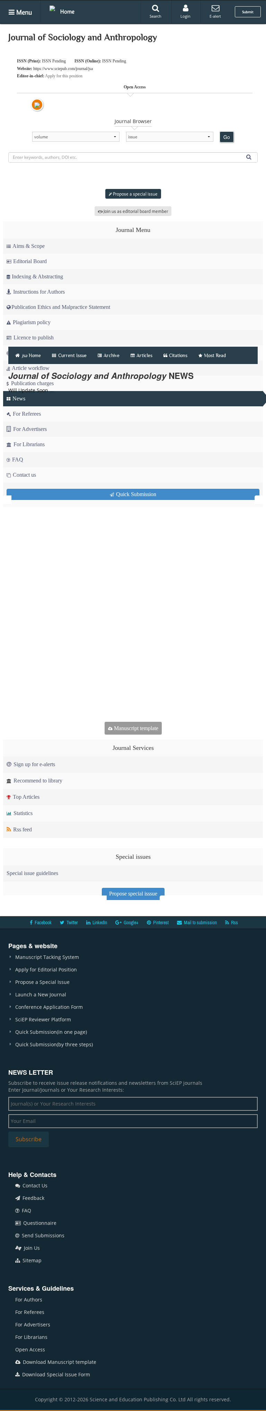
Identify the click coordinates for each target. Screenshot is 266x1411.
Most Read (215, 355)
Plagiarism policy (31, 322)
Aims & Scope (28, 246)
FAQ (25, 1210)
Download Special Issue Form (55, 1374)
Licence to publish (33, 337)
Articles (144, 355)
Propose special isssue (133, 894)
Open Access (30, 1349)
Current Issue (72, 355)
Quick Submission (135, 494)
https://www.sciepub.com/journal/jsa (63, 68)
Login (185, 16)
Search (155, 16)
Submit (248, 11)
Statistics (22, 813)
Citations (178, 355)
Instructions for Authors (39, 292)
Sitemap (31, 1260)
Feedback (32, 1198)
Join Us (31, 1248)
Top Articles (25, 797)
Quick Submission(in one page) (51, 1032)
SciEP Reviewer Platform (43, 1019)
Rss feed (22, 829)
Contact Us (34, 1185)
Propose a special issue (135, 194)
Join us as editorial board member (135, 211)
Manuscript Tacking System (47, 957)
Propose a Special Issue (42, 982)
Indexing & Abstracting (37, 276)
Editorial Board (30, 261)
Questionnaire (39, 1223)
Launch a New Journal (40, 994)
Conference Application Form (49, 1007)
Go (226, 136)
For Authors (28, 1299)
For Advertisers (32, 1324)
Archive (111, 355)
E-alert (215, 16)
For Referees (29, 1312)
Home (67, 11)
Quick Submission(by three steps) (54, 1044)
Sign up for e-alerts (33, 764)
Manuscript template (135, 728)
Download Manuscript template (58, 1362)
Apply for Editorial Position (46, 969)
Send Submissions (42, 1235)
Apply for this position (63, 75)
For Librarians (31, 1337)
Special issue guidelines (32, 873)
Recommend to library (37, 781)
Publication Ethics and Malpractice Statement (60, 307)
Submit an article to (135, 176)
